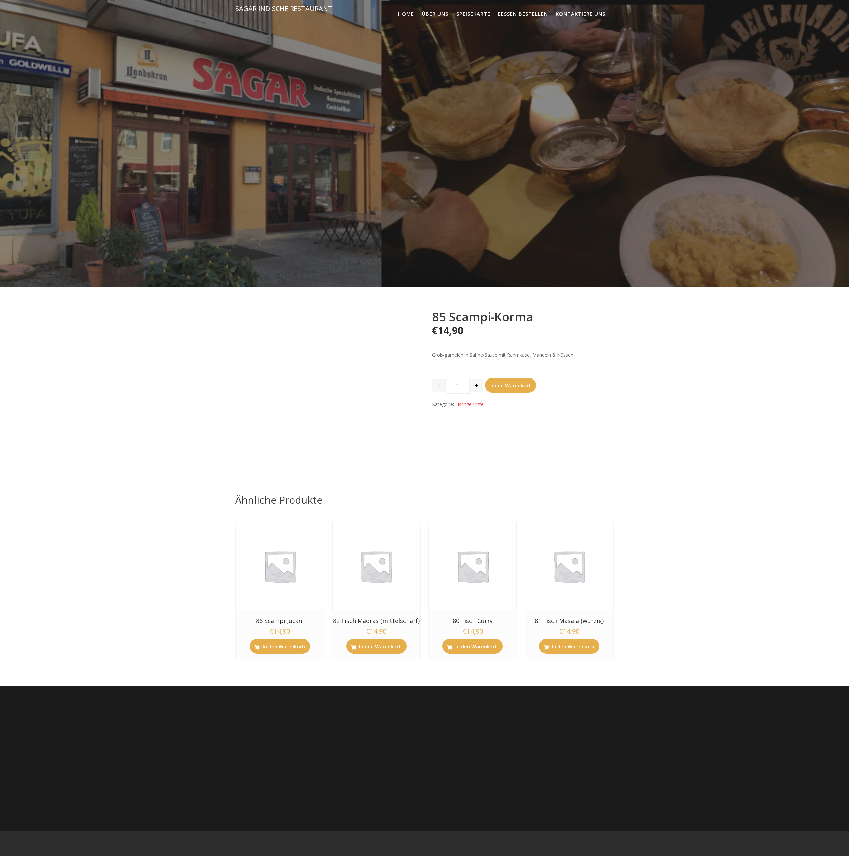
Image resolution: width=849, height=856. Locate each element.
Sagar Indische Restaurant (283, 8)
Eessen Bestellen (523, 13)
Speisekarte (473, 13)
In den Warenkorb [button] (284, 646)
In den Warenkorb (510, 385)
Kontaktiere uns (580, 13)
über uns (435, 13)
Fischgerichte (469, 404)
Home (406, 13)
